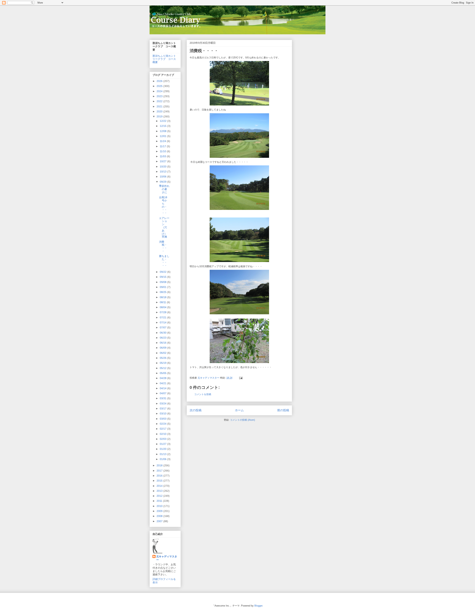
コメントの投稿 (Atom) (242, 419)
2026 (160, 81)
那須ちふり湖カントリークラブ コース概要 (164, 59)
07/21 (163, 317)
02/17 (163, 428)
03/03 (163, 418)
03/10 (163, 413)
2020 (160, 111)
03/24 (163, 403)
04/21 (163, 383)
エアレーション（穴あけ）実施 (164, 227)
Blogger (258, 605)
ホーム (239, 410)
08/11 (163, 302)
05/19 (163, 362)
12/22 (163, 120)
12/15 (163, 125)
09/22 (163, 271)
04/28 (163, 378)
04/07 (163, 393)
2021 (160, 106)
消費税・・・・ (163, 246)
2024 (160, 91)
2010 (160, 506)
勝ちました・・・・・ (164, 261)
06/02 (163, 352)
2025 (160, 86)
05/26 (163, 357)
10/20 (163, 166)
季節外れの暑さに (164, 189)
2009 (160, 511)
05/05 (163, 373)
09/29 (163, 181)
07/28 (163, 312)
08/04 (163, 307)
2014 (160, 485)
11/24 (163, 141)
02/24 (163, 423)
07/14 (163, 322)
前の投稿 (283, 410)
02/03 (163, 438)
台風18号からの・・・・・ (163, 205)
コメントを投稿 (202, 394)
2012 (160, 495)
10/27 (163, 161)
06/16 (163, 342)
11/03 (163, 156)
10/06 (163, 176)
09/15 (163, 276)
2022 (160, 101)
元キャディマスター (166, 558)
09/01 (163, 287)
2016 (160, 475)
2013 (160, 490)
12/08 (163, 131)
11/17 (163, 146)
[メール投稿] (240, 377)
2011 (160, 500)
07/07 (163, 327)
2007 (160, 521)
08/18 (163, 297)
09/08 (163, 282)
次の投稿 (196, 410)
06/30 (163, 332)
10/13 (163, 171)
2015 (160, 480)
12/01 (163, 136)
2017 (160, 470)
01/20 (163, 448)
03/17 (163, 408)
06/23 (163, 337)
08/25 (163, 292)
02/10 (163, 433)
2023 (160, 96)
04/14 (163, 388)
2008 (160, 516)
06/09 (163, 347)
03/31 (163, 398)
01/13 (163, 454)
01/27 (163, 443)
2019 (160, 116)
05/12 (163, 368)
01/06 (163, 459)
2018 (160, 465)
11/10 (163, 151)
